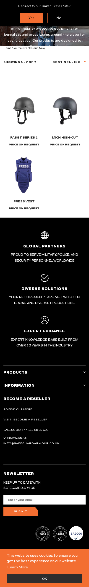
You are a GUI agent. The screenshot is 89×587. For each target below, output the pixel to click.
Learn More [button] (17, 567)
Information (19, 385)
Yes (31, 17)
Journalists (20, 48)
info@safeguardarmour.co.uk (31, 443)
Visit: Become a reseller (25, 419)
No (58, 17)
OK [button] (44, 579)
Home (7, 48)
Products (15, 372)
